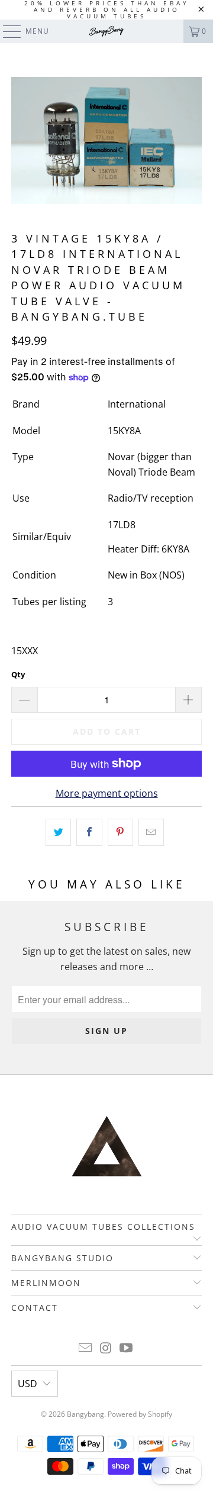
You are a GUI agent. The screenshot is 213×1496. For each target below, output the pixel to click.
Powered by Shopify (140, 1414)
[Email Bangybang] (85, 1348)
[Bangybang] (106, 31)
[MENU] (6, 31)
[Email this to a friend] (151, 832)
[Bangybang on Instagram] (106, 1348)
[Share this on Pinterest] (120, 832)
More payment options (107, 793)
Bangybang (85, 1414)
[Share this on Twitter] (58, 832)
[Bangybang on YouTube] (126, 1348)
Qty (18, 674)
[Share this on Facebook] (89, 832)
